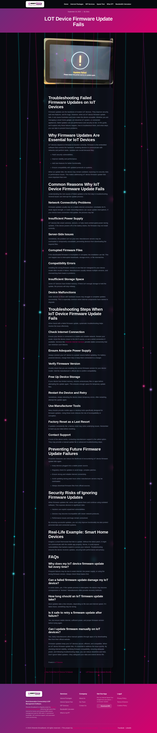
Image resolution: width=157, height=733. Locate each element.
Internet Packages (76, 4)
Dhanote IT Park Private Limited (85, 728)
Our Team (82, 702)
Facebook (121, 728)
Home (66, 4)
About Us (82, 698)
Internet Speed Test (66, 702)
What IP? (110, 4)
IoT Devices (59, 662)
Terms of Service (122, 702)
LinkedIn (128, 728)
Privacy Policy (121, 698)
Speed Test (101, 4)
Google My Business (109, 728)
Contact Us (82, 705)
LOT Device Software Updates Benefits (99, 672)
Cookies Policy (122, 705)
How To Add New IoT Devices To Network (58, 672)
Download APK (105, 706)
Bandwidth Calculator (123, 4)
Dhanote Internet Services (74, 342)
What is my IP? (65, 713)
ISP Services (90, 4)
